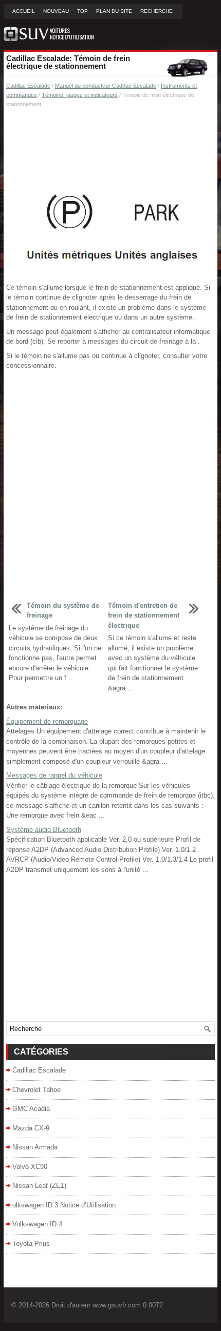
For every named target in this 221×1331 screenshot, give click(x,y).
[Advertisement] (110, 148)
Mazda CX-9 (30, 1128)
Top (82, 11)
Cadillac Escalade (28, 86)
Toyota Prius (31, 1243)
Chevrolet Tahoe (36, 1090)
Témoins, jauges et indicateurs (80, 95)
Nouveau (56, 11)
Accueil (23, 11)
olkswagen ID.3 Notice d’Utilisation (64, 1205)
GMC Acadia (31, 1109)
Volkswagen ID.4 (37, 1224)
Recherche (156, 11)
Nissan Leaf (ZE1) (39, 1185)
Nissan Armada (35, 1147)
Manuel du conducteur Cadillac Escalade (105, 86)
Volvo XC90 (29, 1166)
